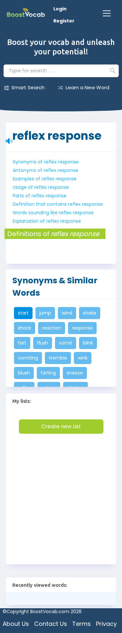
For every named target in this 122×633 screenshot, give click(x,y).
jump (45, 313)
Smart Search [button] (28, 87)
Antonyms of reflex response (45, 170)
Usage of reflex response (41, 187)
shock (24, 328)
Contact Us (50, 624)
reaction (51, 328)
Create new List (61, 426)
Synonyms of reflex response (46, 162)
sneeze (75, 373)
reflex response (57, 132)
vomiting (28, 358)
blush (24, 373)
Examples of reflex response (44, 179)
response (82, 328)
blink (88, 343)
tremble (58, 358)
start (23, 313)
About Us (16, 624)
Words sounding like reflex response (53, 212)
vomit (65, 343)
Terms (81, 624)
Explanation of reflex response (47, 221)
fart (22, 343)
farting (48, 373)
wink (83, 358)
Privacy (106, 624)
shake (89, 313)
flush (42, 343)
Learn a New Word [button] (87, 87)
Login (60, 9)
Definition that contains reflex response (58, 204)
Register (64, 21)
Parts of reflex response (39, 195)
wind (67, 313)
